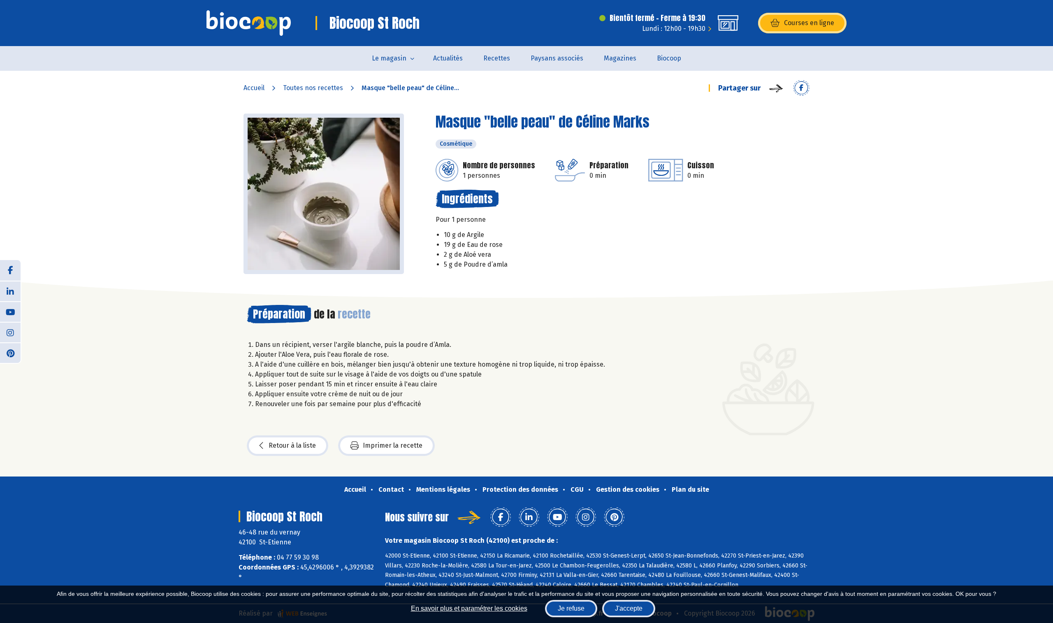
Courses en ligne (809, 23)
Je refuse (571, 608)
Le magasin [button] (389, 58)
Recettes (496, 58)
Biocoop (669, 58)
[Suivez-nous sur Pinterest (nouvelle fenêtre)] (10, 352)
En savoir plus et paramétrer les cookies (469, 608)
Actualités (448, 58)
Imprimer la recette (392, 445)
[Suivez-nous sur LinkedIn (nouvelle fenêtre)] (10, 291)
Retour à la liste (292, 445)
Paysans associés (557, 58)
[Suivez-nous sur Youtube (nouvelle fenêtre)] (10, 311)
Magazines (620, 58)
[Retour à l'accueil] (248, 23)
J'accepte (628, 608)
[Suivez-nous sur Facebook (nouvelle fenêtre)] (10, 270)
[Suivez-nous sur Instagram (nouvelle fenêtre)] (10, 332)
